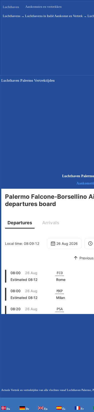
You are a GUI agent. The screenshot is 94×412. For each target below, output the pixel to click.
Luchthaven (11, 7)
